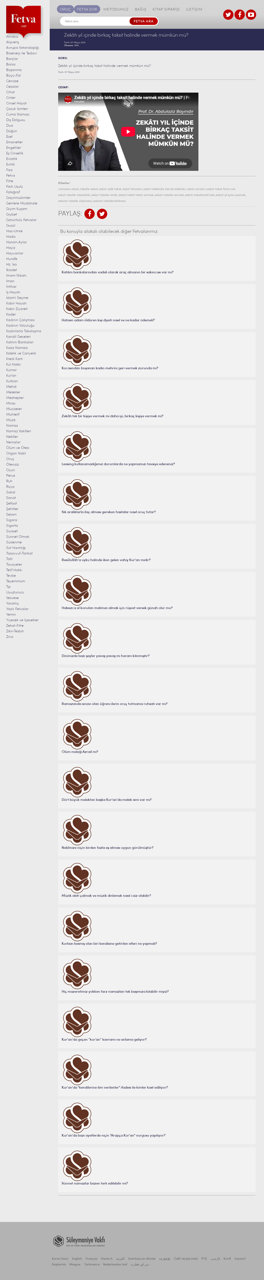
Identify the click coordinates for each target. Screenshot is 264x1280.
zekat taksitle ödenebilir (74, 195)
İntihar (11, 287)
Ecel (9, 137)
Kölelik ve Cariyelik (21, 353)
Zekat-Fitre (15, 626)
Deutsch (107, 1258)
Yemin (11, 614)
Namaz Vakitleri (18, 431)
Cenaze (12, 81)
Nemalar (13, 442)
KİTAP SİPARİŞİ (166, 10)
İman (10, 281)
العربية (120, 1258)
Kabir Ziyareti (17, 309)
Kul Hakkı (13, 364)
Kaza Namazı (17, 348)
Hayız (10, 248)
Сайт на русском (186, 1258)
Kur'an (11, 375)
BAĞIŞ (140, 10)
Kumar (11, 370)
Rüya (10, 487)
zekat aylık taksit (110, 189)
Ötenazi (12, 464)
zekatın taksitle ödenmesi (75, 201)
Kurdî (227, 1258)
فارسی (215, 1258)
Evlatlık (11, 159)
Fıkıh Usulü (14, 187)
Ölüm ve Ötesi (17, 448)
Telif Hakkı (14, 570)
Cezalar (12, 87)
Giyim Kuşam (16, 209)
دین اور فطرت (140, 1264)
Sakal (10, 492)
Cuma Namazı (17, 114)
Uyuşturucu (15, 592)
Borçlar (12, 59)
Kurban (12, 381)
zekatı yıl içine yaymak (230, 195)
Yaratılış (12, 603)
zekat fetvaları (132, 189)
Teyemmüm (15, 581)
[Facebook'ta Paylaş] (89, 214)
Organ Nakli (16, 453)
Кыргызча (59, 1264)
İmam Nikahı (16, 275)
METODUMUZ (116, 10)
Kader (11, 314)
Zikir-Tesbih (15, 631)
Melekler (13, 392)
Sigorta (12, 526)
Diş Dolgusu (15, 120)
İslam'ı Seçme (17, 298)
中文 (204, 1258)
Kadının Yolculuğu (20, 325)
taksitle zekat (89, 189)
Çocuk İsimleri (17, 109)
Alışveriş (12, 42)
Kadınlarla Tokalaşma (23, 331)
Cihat (10, 92)
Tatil (9, 559)
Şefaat (11, 503)
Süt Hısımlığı (16, 548)
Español (240, 1258)
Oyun (10, 470)
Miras (10, 403)
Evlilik (10, 164)
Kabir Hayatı (16, 303)
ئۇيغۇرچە (164, 1258)
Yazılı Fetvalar (17, 609)
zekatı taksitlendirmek (199, 195)
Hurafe (11, 259)
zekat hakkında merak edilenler (164, 189)
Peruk (10, 476)
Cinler (10, 98)
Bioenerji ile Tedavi (21, 53)
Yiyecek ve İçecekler (22, 620)
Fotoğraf (13, 192)
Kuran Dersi (60, 1258)
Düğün (11, 131)
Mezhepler (15, 398)
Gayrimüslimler (18, 198)
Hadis (10, 237)
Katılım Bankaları (20, 342)
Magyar (75, 1264)
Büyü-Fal (13, 75)
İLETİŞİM (194, 10)
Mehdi (11, 387)
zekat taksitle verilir (104, 195)
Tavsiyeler (14, 564)
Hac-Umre (14, 231)
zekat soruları (196, 189)
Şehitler (12, 509)
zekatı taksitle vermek (169, 195)
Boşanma (14, 70)
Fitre (9, 181)
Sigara (11, 520)
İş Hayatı (13, 292)
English (77, 1258)
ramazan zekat (68, 189)
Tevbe (11, 576)
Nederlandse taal (115, 1264)
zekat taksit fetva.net (221, 189)
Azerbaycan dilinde (142, 1258)
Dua (9, 125)
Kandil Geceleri (18, 337)
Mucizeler (14, 409)
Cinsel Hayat (16, 103)
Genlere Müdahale (21, 203)
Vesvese (12, 598)
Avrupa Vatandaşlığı (22, 48)
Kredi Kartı (14, 359)
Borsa (10, 64)
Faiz (9, 170)
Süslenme (14, 542)
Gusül (10, 225)
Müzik (11, 420)
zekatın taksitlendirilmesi (109, 201)
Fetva (10, 175)
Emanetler (14, 142)
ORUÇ (65, 10)
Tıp (8, 587)
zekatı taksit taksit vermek (136, 195)
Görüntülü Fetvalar (21, 220)
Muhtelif (12, 414)
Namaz (12, 425)
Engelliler (13, 148)
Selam (11, 514)
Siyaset (12, 531)
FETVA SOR (87, 10)
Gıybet (11, 214)
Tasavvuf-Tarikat (19, 553)
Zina (9, 637)
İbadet (11, 270)
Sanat (11, 498)
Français (92, 1258)
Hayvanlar (14, 253)
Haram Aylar (16, 242)
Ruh (9, 481)
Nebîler (12, 437)
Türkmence (92, 1264)
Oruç (10, 459)
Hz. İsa (11, 264)
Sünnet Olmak (17, 537)
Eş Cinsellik (14, 153)
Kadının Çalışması (20, 320)
